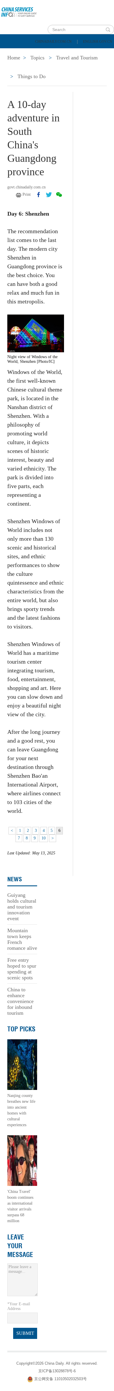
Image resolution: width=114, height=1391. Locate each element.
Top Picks (21, 1029)
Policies (45, 53)
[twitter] (49, 195)
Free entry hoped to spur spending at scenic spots (21, 968)
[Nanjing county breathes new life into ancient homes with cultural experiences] (22, 1064)
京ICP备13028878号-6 (57, 1371)
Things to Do (32, 76)
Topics (52, 68)
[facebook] (39, 195)
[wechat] (59, 195)
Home (13, 53)
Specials (18, 68)
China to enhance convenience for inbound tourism (20, 1001)
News (77, 53)
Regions (84, 68)
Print (27, 194)
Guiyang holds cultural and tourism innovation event (21, 906)
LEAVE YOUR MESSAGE (20, 1246)
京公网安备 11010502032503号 (60, 1379)
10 (44, 838)
